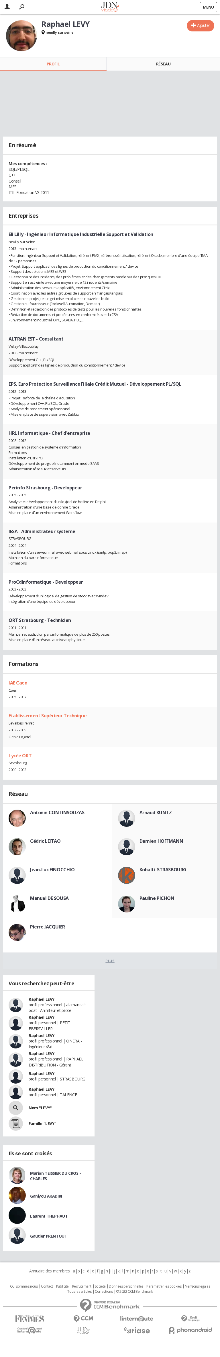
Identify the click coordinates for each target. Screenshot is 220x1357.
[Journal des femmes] (29, 1318)
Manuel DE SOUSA (49, 898)
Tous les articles (79, 1292)
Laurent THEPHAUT (49, 1216)
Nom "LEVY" (40, 1107)
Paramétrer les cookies (163, 1286)
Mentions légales (197, 1286)
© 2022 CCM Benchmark (134, 1292)
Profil (53, 64)
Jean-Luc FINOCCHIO (52, 869)
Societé (100, 1286)
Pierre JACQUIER (47, 927)
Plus (109, 960)
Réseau (163, 64)
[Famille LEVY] (16, 1123)
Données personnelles (126, 1286)
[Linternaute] (137, 1319)
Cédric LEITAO (45, 841)
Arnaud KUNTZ (156, 812)
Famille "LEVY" (42, 1123)
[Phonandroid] (190, 1330)
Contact (47, 1286)
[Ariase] (137, 1330)
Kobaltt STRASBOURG (163, 869)
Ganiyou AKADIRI (46, 1196)
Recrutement (81, 1286)
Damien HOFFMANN (161, 841)
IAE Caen (18, 683)
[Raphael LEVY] (21, 35)
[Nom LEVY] (16, 1108)
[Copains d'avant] (29, 1330)
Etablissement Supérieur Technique (48, 715)
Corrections (104, 1292)
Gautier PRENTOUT (48, 1236)
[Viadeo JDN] (83, 1330)
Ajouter (203, 25)
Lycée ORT (20, 755)
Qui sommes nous (24, 1286)
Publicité (62, 1286)
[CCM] (83, 1318)
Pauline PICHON (157, 898)
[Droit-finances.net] (190, 1318)
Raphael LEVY (41, 999)
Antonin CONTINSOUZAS (57, 812)
